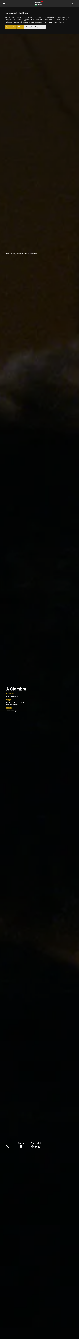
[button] (73, 3)
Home (8, 254)
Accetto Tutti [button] (10, 27)
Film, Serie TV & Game (20, 254)
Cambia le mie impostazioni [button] (35, 27)
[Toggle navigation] (4, 3)
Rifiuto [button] (20, 27)
